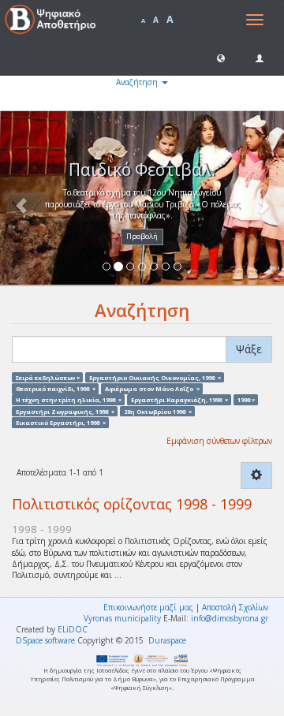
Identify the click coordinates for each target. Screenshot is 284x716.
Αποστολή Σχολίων (235, 607)
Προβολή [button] (142, 236)
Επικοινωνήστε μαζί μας (148, 607)
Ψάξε (249, 348)
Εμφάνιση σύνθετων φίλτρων (219, 440)
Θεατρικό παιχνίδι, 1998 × (55, 388)
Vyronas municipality (122, 618)
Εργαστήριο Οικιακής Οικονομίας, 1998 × (155, 377)
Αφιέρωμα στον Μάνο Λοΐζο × (152, 388)
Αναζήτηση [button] (138, 82)
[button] (221, 57)
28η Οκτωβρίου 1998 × (158, 411)
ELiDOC (73, 629)
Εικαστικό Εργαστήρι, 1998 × (61, 422)
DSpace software (45, 640)
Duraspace (167, 640)
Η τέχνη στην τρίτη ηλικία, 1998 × (68, 400)
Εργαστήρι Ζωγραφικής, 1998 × (65, 411)
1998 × (246, 400)
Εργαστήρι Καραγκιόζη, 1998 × (179, 400)
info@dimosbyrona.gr (229, 618)
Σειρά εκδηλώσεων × (48, 377)
